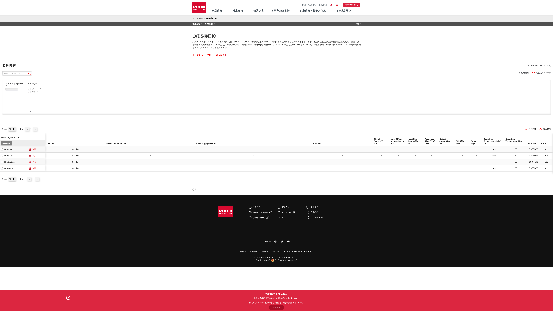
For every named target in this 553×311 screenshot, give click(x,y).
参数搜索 (196, 23)
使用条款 (243, 251)
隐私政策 (276, 307)
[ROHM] (199, 8)
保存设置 (547, 129)
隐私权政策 (264, 251)
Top (357, 23)
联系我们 (323, 5)
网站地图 (275, 251)
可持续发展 (342, 10)
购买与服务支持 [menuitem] (280, 10)
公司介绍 (257, 207)
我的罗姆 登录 (351, 5)
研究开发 (285, 207)
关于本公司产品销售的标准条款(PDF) (298, 251)
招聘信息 (312, 5)
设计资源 (209, 23)
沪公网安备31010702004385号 (286, 260)
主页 (194, 18)
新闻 (304, 5)
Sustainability (259, 218)
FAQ (209, 55)
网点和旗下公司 (317, 217)
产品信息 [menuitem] (217, 10)
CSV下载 (533, 129)
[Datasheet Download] (30, 149)
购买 (34, 149)
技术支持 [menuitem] (238, 10)
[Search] (331, 4)
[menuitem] (342, 10)
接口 (201, 18)
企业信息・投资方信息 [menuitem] (313, 10)
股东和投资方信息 (260, 212)
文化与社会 (286, 212)
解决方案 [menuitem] (259, 10)
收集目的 (253, 251)
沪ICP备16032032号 (263, 260)
